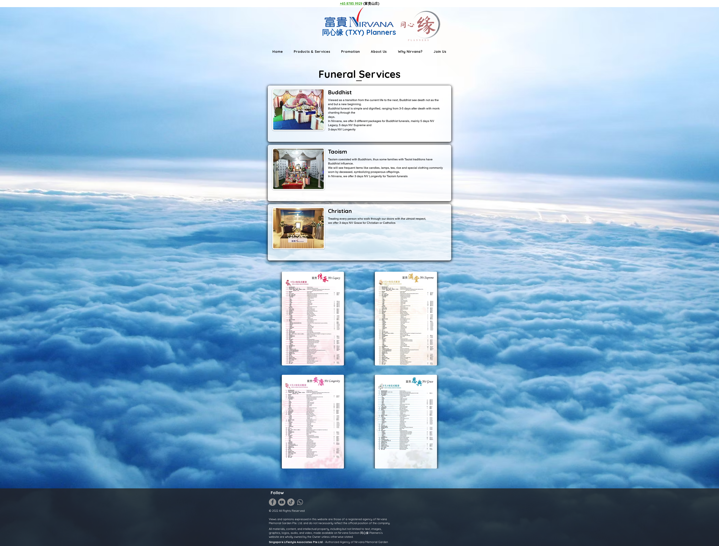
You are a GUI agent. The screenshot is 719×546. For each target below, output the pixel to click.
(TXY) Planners (369, 32)
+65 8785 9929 (351, 3)
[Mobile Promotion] (129, 506)
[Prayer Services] (129, 501)
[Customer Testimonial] (129, 495)
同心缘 (332, 32)
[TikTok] (291, 502)
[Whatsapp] (300, 502)
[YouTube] (281, 502)
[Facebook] (272, 502)
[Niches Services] (129, 511)
